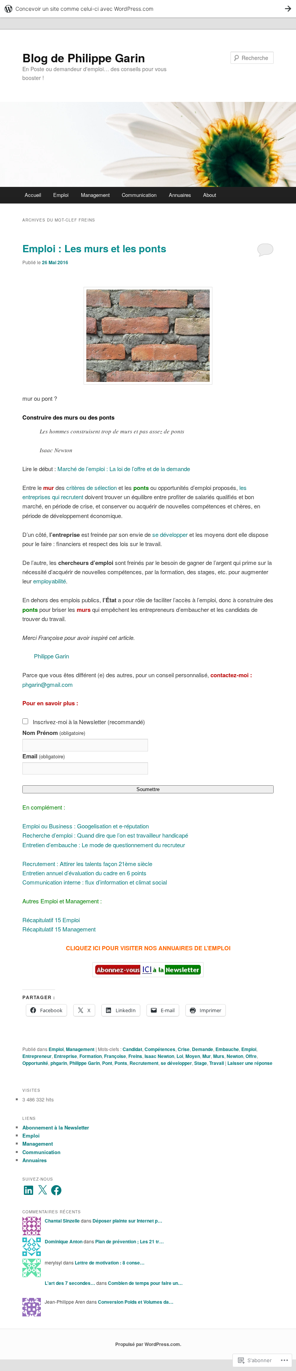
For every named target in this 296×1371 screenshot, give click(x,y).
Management (95, 194)
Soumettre (148, 789)
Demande (202, 1049)
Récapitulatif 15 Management (59, 929)
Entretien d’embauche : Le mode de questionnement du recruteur (103, 845)
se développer (170, 534)
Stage (200, 1062)
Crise (184, 1049)
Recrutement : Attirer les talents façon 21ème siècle (87, 864)
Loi (180, 1056)
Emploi (61, 194)
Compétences (160, 1049)
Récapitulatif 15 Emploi (51, 920)
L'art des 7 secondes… (70, 1282)
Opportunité (35, 1062)
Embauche (227, 1049)
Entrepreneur (37, 1056)
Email (43, 756)
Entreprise (65, 1056)
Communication (139, 194)
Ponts (120, 1062)
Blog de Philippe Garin (83, 57)
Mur (206, 1056)
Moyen (192, 1056)
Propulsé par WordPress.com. (148, 1344)
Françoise (115, 1056)
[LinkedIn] (28, 1190)
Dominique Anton (63, 1241)
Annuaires (180, 194)
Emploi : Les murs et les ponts (94, 248)
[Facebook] (56, 1190)
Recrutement (144, 1062)
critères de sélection (91, 487)
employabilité (49, 581)
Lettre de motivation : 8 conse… (110, 1262)
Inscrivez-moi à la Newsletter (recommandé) (89, 722)
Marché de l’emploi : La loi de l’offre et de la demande (123, 469)
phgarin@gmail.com (47, 684)
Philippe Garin (51, 656)
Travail (216, 1062)
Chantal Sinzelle (62, 1220)
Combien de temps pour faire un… (145, 1282)
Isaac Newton (159, 1056)
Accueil (33, 194)
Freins (135, 1056)
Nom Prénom (53, 732)
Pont (107, 1062)
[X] (42, 1190)
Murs (218, 1056)
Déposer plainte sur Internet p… (127, 1220)
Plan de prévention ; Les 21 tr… (129, 1241)
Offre (251, 1056)
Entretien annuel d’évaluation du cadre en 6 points (84, 873)
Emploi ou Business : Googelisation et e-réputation (85, 826)
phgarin (58, 1062)
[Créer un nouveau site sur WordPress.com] (148, 8)
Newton (235, 1056)
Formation (90, 1056)
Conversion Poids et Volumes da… (135, 1301)
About (209, 194)
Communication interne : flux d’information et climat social (94, 882)
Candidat (132, 1049)
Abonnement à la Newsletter (55, 1127)
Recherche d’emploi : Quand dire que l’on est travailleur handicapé (105, 835)
